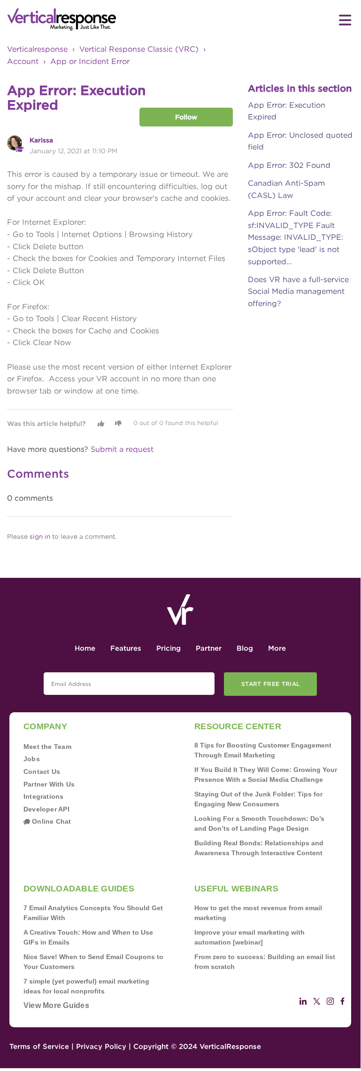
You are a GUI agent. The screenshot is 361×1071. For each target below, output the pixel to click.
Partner (209, 648)
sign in (40, 536)
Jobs (31, 759)
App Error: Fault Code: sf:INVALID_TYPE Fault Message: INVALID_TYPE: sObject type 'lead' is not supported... (295, 237)
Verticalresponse (37, 49)
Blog (245, 648)
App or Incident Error (90, 61)
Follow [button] (186, 117)
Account (22, 61)
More (277, 648)
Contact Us (41, 771)
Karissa (41, 140)
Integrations (43, 796)
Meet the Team (47, 746)
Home (85, 648)
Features (125, 648)
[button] (100, 424)
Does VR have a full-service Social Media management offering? (298, 291)
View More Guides (56, 1005)
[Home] (94, 19)
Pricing (168, 648)
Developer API (46, 809)
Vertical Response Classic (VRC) (139, 49)
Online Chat (50, 821)
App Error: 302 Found (289, 165)
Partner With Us (49, 784)
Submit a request (122, 449)
